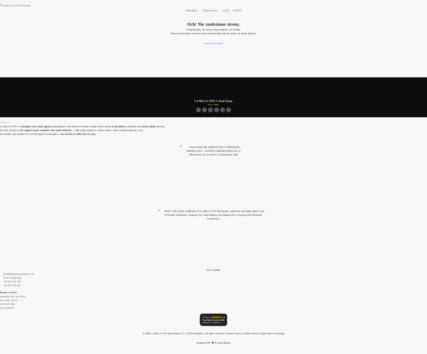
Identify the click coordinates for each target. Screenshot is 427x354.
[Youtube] (216, 110)
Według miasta (210, 10)
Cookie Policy (250, 333)
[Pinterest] (228, 110)
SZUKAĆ (237, 10)
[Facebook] (198, 110)
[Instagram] (210, 110)
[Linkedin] (222, 110)
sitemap (280, 333)
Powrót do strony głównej (213, 43)
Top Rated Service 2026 (213, 320)
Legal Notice (267, 333)
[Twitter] (204, 110)
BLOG (226, 10)
